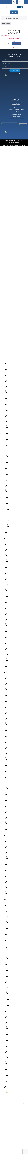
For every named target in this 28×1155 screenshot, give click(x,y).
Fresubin (15, 47)
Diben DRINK (14, 38)
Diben (15, 46)
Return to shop (6, 23)
